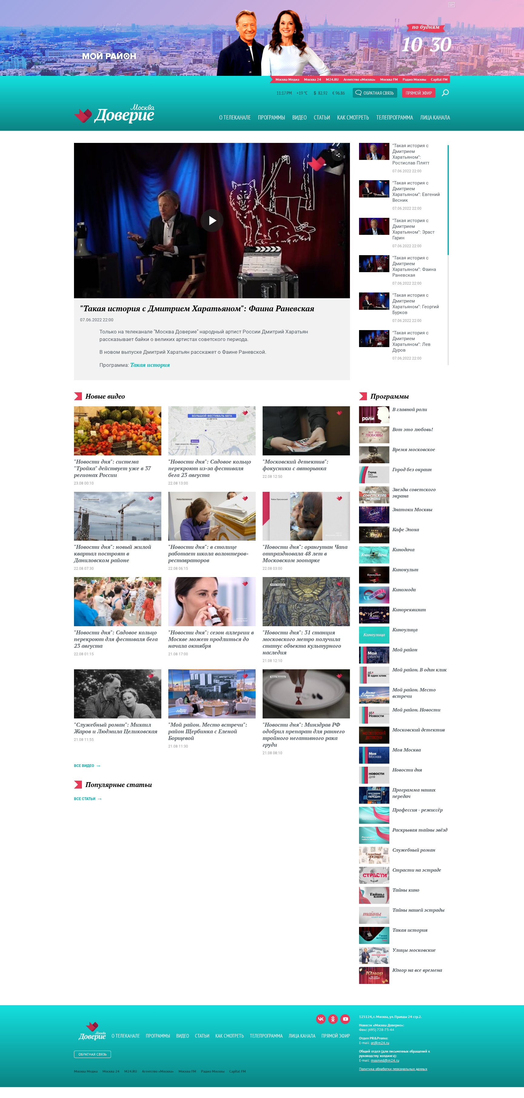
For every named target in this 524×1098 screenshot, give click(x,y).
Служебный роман (413, 849)
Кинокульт (405, 569)
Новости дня (407, 769)
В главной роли (409, 409)
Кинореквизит (409, 609)
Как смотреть (353, 117)
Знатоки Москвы (412, 509)
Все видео (84, 766)
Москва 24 (312, 79)
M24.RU (332, 79)
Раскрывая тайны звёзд (419, 829)
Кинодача (403, 549)
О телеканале (235, 117)
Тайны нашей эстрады (418, 910)
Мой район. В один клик (419, 669)
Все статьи (84, 799)
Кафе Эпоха (405, 529)
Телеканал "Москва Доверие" (114, 113)
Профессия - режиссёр (417, 809)
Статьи (322, 117)
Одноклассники (333, 1019)
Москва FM (389, 79)
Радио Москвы (414, 79)
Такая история (150, 364)
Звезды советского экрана (414, 492)
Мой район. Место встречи (414, 692)
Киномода (404, 589)
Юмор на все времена (417, 970)
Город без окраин (412, 469)
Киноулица (405, 629)
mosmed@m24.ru (385, 1060)
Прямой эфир (419, 93)
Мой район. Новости (416, 709)
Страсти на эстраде (416, 870)
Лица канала (435, 117)
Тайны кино (405, 890)
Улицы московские (414, 950)
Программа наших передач (413, 792)
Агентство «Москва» (359, 79)
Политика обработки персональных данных (393, 1068)
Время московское (413, 449)
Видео (299, 117)
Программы (271, 117)
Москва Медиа (287, 79)
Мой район (404, 649)
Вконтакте (321, 1019)
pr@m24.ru (380, 1042)
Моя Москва (406, 749)
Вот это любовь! (412, 429)
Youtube (345, 1019)
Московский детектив (418, 729)
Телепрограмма (394, 117)
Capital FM (439, 79)
